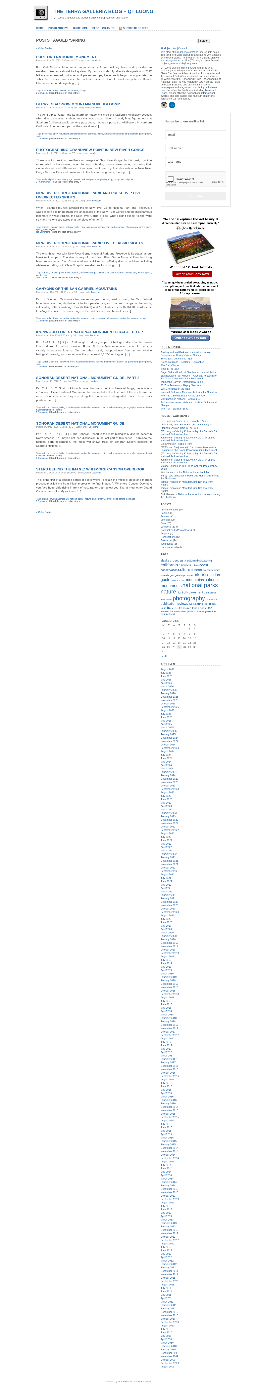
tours (163, 608)
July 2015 (166, 1124)
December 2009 (169, 1353)
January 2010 (168, 1349)
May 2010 (166, 1336)
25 (168, 647)
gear (172, 575)
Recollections (168, 537)
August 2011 (167, 1284)
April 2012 (166, 1257)
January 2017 (168, 1062)
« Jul (164, 656)
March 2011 (167, 1301)
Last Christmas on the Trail (175, 388)
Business (166, 516)
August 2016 (167, 1079)
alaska (165, 560)
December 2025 (169, 696)
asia (183, 560)
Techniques (167, 543)
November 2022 (169, 823)
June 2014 (166, 1168)
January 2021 (168, 898)
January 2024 (168, 775)
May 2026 (166, 679)
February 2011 (168, 1305)
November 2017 (169, 1028)
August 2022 (167, 833)
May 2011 (166, 1294)
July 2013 (166, 1206)
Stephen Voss (168, 428)
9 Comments (42, 458)
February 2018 (169, 1018)
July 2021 (166, 878)
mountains (64, 318)
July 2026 (166, 672)
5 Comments (42, 412)
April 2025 (166, 724)
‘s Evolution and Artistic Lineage (183, 395)
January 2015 (168, 1144)
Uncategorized (169, 547)
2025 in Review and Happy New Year (181, 385)
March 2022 (167, 850)
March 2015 (167, 1137)
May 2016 (166, 1089)
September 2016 (170, 1076)
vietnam (165, 611)
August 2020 (167, 915)
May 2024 (166, 761)
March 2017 (167, 1055)
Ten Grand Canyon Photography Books (182, 382)
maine (174, 580)
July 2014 (166, 1165)
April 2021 (166, 888)
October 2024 (168, 744)
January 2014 (168, 1185)
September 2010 (170, 1322)
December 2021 (169, 860)
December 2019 (169, 942)
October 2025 (168, 703)
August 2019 (167, 956)
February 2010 (169, 1346)
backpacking (204, 560)
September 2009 (170, 1363)
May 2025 (166, 720)
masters (181, 580)
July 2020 (166, 919)
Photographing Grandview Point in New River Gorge (90, 150)
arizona (46, 361)
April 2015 (166, 1134)
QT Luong (166, 421)
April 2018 (166, 1011)
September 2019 (170, 953)
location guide (57, 227)
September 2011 (170, 1281)
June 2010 (166, 1332)
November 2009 (169, 1356)
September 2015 (170, 1117)
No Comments (43, 232)
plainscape (139, 1381)
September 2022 (170, 830)
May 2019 (166, 966)
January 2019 (168, 980)
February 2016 (169, 1100)
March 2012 (167, 1260)
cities (195, 565)
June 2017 (166, 1045)
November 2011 (169, 1274)
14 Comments (43, 182)
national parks (49, 179)
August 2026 (167, 669)
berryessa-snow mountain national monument (64, 133)
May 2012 (166, 1253)
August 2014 (167, 1161)
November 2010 (169, 1315)
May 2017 (166, 1048)
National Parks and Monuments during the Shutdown (189, 392)
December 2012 (169, 1230)
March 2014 (167, 1178)
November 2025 (169, 700)
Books (164, 513)
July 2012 (166, 1247)
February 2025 (169, 731)
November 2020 (169, 905)
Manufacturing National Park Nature (180, 399)
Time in (170, 369)
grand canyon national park (55, 499)
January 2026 (168, 693)
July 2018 (166, 1001)
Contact (182, 48)
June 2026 (166, 676)
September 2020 (170, 912)
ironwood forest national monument (77, 361)
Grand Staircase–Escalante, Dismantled (182, 362)
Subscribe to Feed (135, 28)
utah (209, 608)
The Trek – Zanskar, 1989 (174, 408)
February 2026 (169, 690)
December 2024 (169, 737)
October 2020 (168, 908)
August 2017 (167, 1038)
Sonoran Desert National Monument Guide (80, 423)
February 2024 (169, 772)
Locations (95, 60)
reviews (182, 603)
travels (172, 608)
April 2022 (166, 847)
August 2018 (167, 997)
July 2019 (166, 960)
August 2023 (167, 792)
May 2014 (166, 1171)
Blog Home (80, 28)
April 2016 (166, 1093)
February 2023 (169, 813)
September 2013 (170, 1199)
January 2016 (168, 1103)
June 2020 (166, 922)
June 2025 (166, 717)
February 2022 (169, 854)
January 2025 (168, 734)
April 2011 (166, 1298)
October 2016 (168, 1072)
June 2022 (166, 840)
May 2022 (166, 843)
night (180, 592)
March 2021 (167, 891)
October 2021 (168, 867)
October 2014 (168, 1154)
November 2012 (169, 1233)
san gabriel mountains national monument (118, 318)
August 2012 (167, 1243)
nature (94, 318)
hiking (55, 90)
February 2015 (169, 1141)
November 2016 (169, 1069)
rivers (142, 227)
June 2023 (166, 799)
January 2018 (168, 1021)
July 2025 (166, 713)
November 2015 (169, 1110)
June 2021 (166, 881)
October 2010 (168, 1318)
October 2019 (168, 949)
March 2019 (167, 973)
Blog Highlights (103, 28)
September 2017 (170, 1035)
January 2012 (168, 1267)
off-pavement (131, 133)
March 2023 (167, 809)
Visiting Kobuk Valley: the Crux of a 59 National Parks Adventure (188, 439)
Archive (172, 48)
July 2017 (166, 1042)
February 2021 (169, 895)
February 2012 (169, 1264)
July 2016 (166, 1083)
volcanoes (175, 611)
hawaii (189, 575)
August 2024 (167, 751)
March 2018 (167, 1014)
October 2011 (168, 1277)
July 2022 (166, 837)
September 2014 (170, 1158)
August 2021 (167, 874)
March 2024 (167, 768)
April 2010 (166, 1339)
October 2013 (168, 1195)
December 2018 (169, 983)
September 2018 (170, 994)
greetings (180, 575)
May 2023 (166, 802)
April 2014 (166, 1175)
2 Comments (42, 93)
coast (203, 565)
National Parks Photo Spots (176, 530)
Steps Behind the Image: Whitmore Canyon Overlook (90, 469)
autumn (192, 560)
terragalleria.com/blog (186, 52)
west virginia (127, 179)
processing (212, 599)
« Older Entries (44, 48)
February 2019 (169, 977)
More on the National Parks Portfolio (189, 472)
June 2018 (166, 1004)
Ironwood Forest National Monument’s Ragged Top (89, 332)
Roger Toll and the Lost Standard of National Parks (188, 372)
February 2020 (169, 936)
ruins (148, 227)
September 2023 (170, 789)
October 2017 (168, 1031)
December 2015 (169, 1107)
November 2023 (169, 782)
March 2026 (167, 686)
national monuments (68, 90)
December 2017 (169, 1024)
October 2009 (168, 1359)
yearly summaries (195, 611)
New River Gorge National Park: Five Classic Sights (89, 243)
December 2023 (169, 778)
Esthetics (165, 519)
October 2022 (168, 826)
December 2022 (169, 819)
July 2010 (166, 1329)
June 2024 (166, 758)
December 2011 (169, 1271)
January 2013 (168, 1226)
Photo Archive (58, 28)
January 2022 (168, 857)
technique (210, 603)
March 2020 (167, 932)
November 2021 (169, 864)
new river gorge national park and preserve (78, 179)
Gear (163, 523)
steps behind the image (124, 499)
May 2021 (166, 884)
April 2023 (166, 806)
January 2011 (168, 1308)
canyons (185, 565)
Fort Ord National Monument (66, 57)
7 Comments (42, 501)
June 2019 (166, 963)
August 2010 (167, 1325)
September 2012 (170, 1240)
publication (168, 603)
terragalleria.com (175, 60)
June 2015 (166, 1127)
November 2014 (169, 1151)
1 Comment (41, 366)
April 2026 (166, 683)
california (46, 90)
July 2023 (166, 796)
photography (145, 133)
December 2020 (169, 901)
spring (83, 90)
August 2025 (167, 710)
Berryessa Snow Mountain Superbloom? (78, 104)
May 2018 (166, 1007)
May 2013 (166, 1212)
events (206, 570)
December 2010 (169, 1312)
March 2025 (167, 727)
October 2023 (168, 785)
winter (183, 611)
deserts (54, 361)
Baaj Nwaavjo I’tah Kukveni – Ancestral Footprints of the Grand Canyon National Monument (189, 377)
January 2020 (168, 939)
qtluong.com (190, 63)
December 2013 (169, 1189)
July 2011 (166, 1288)
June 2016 (166, 1086)
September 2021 (170, 871)
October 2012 (168, 1236)
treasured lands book (192, 608)
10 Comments (43, 277)
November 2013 (169, 1192)
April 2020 (166, 929)
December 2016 (169, 1066)
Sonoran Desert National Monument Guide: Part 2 (87, 378)
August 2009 (167, 1366)
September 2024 (170, 748)
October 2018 (168, 990)
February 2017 (169, 1059)
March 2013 (167, 1219)
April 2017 (166, 1052)
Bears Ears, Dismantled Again (177, 358)
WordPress (123, 1381)
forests (45, 227)
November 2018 (169, 987)
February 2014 (169, 1182)
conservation (169, 570)
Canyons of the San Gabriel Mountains (76, 289)
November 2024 (169, 741)
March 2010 (167, 1342)
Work (40, 28)
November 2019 (169, 946)
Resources (166, 540)
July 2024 (166, 755)
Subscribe (196, 196)
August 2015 (167, 1120)
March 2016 (167, 1096)
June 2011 (166, 1291)
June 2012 (166, 1250)
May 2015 (166, 1130)
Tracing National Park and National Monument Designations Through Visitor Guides (186, 354)
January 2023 (168, 816)
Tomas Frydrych (169, 481)
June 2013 (166, 1209)
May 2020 (166, 925)
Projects (165, 533)
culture (184, 569)
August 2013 (167, 1202)
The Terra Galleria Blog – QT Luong (103, 11)
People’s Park (184, 443)
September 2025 (170, 707)
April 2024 (166, 765)
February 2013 (169, 1223)
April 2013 (166, 1216)
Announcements (169, 509)
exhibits (215, 570)
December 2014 (169, 1148)
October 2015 (168, 1113)
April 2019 (166, 970)
